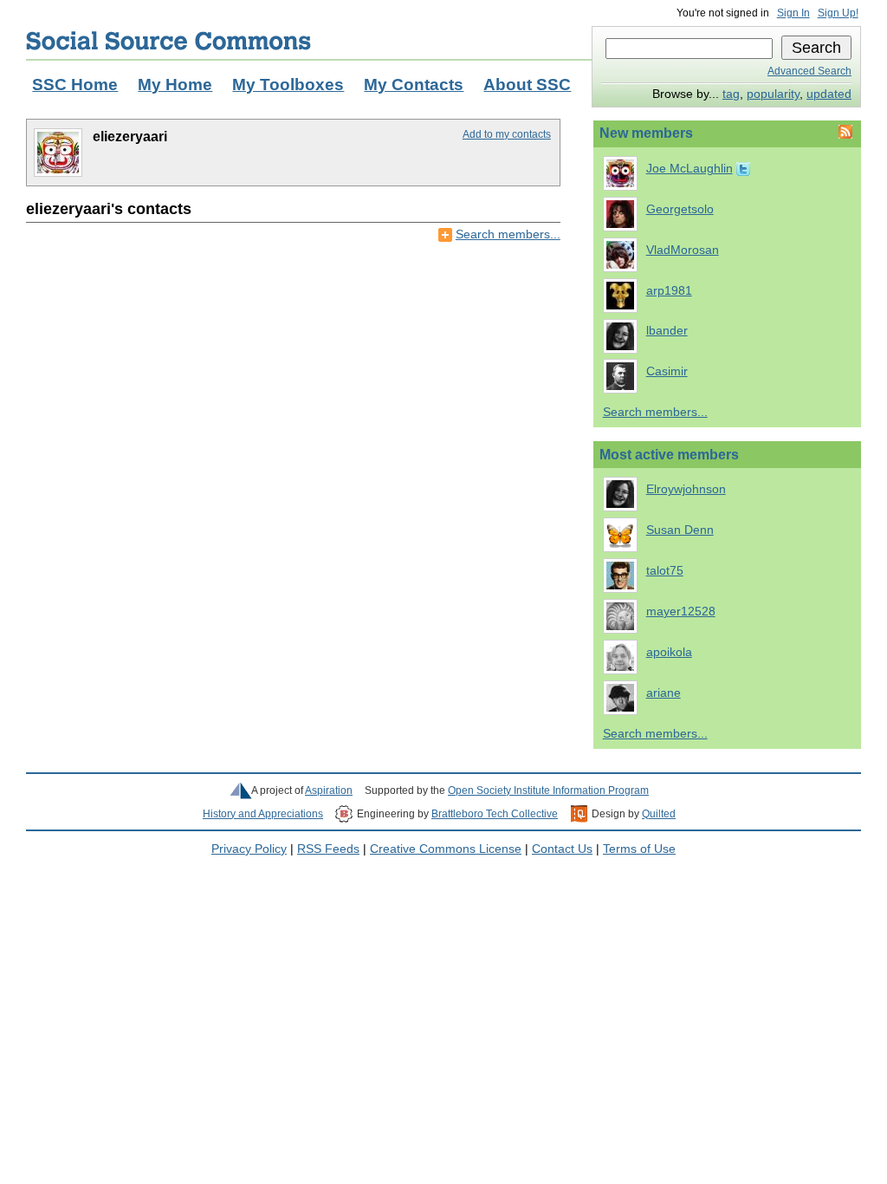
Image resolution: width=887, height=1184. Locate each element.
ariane (663, 692)
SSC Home (75, 84)
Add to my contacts (507, 134)
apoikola (669, 652)
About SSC (527, 84)
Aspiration (329, 790)
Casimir (667, 371)
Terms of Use (639, 848)
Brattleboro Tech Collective (494, 814)
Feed (843, 132)
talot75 (664, 570)
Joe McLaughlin (689, 168)
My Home (175, 84)
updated (828, 94)
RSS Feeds (328, 848)
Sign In (793, 13)
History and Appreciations (263, 814)
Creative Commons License (445, 848)
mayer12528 (680, 611)
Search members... (508, 234)
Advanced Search (809, 71)
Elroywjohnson (686, 489)
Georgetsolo (680, 209)
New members (646, 133)
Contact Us (562, 848)
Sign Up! (838, 13)
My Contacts (413, 84)
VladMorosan (682, 250)
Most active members (669, 454)
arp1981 (669, 290)
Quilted (659, 814)
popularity (773, 94)
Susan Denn (680, 530)
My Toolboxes (288, 84)
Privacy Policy (249, 848)
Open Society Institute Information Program (548, 790)
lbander (667, 330)
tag (731, 94)
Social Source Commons (168, 40)
